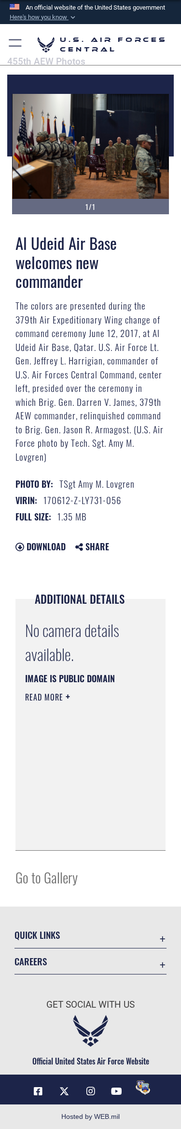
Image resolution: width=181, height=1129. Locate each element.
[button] (43, 17)
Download (45, 546)
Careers (30, 961)
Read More (45, 697)
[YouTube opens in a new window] (117, 1091)
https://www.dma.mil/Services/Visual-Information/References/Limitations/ (83, 832)
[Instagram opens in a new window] (91, 1091)
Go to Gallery (46, 877)
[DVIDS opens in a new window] (143, 1087)
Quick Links (37, 935)
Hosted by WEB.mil (90, 1116)
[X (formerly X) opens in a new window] (64, 1091)
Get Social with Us (90, 1004)
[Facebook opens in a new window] (38, 1091)
